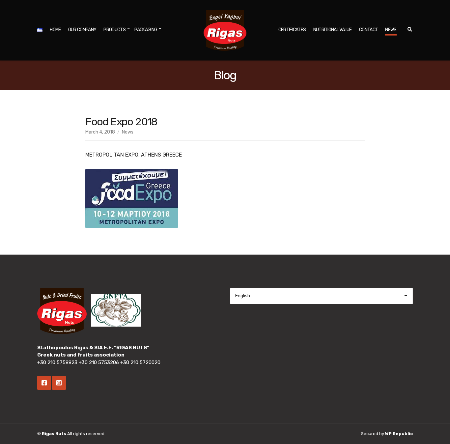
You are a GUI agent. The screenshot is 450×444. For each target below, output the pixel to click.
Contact (368, 30)
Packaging (145, 30)
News (390, 30)
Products (114, 30)
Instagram (59, 383)
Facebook (44, 383)
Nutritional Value (332, 30)
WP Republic (399, 433)
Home (55, 30)
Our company (82, 30)
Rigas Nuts (54, 433)
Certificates (292, 30)
